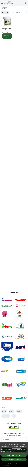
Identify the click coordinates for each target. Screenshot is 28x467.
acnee (14, 416)
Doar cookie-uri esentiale (14, 459)
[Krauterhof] (6, 305)
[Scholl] (7, 359)
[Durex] (21, 359)
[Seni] (21, 347)
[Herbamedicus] (21, 326)
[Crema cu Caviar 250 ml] (7, 21)
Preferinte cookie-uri (14, 464)
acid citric (19, 411)
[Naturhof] (19, 314)
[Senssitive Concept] (9, 3)
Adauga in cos (7, 36)
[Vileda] (4, 371)
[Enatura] (21, 305)
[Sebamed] (7, 384)
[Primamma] (6, 300)
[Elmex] (7, 398)
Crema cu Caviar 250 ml (6, 29)
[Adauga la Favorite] (10, 24)
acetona (11, 411)
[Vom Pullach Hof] (21, 336)
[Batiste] (21, 398)
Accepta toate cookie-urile (14, 455)
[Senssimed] (7, 336)
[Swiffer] (21, 384)
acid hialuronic (5, 416)
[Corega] (21, 370)
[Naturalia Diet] (4, 314)
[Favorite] (23, 3)
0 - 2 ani (4, 411)
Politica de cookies (16, 448)
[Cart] (26, 3)
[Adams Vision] (7, 326)
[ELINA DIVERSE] (7, 347)
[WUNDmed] (20, 300)
